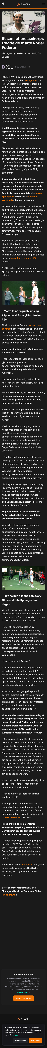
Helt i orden (35, 1040)
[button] (23, 987)
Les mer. (15, 1035)
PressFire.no (8, 894)
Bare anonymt (20, 1040)
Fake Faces (28, 864)
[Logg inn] (4, 4)
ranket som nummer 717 (23, 258)
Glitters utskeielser (11, 817)
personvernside (23, 992)
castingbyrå (30, 80)
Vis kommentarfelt (23, 998)
